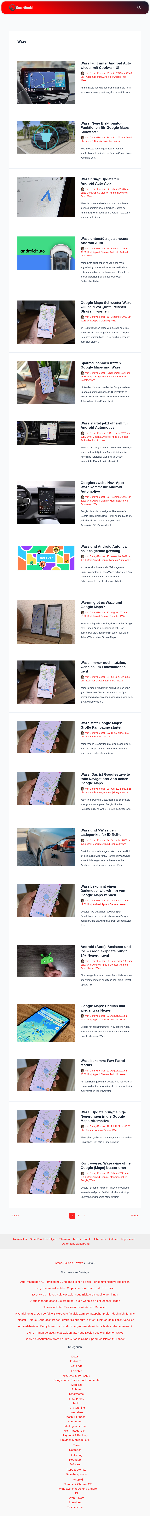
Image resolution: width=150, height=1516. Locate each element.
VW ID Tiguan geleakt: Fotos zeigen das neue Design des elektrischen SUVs (75, 1332)
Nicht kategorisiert (75, 1430)
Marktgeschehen (101, 376)
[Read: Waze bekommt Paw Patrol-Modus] (46, 1074)
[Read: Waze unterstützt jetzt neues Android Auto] (46, 253)
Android (107, 77)
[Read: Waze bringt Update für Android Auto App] (46, 196)
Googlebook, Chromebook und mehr (76, 1380)
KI (76, 1493)
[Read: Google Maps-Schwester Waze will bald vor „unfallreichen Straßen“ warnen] (46, 321)
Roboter (76, 1389)
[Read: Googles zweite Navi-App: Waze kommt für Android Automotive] (46, 501)
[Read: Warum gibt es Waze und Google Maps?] (46, 621)
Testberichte (75, 1507)
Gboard (90, 968)
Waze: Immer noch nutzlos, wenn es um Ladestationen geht (103, 667)
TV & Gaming (76, 1407)
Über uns (100, 1239)
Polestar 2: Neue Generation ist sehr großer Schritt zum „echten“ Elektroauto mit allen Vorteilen (75, 1319)
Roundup (75, 1459)
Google (84, 380)
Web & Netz (76, 1497)
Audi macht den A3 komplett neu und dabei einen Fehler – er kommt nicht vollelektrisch (75, 1281)
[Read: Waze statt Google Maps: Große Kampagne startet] (46, 736)
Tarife (76, 1445)
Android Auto (120, 77)
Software (75, 1464)
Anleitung (76, 1455)
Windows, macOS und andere (78, 1488)
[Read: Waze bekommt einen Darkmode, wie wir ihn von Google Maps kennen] (46, 900)
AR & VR (76, 1366)
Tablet (76, 1403)
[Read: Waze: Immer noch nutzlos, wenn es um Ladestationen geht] (46, 681)
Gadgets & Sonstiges (76, 1375)
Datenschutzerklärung (76, 1243)
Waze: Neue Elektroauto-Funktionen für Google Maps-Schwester (105, 127)
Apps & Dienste (94, 77)
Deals (75, 1356)
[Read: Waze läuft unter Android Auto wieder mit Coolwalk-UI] (46, 82)
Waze (83, 80)
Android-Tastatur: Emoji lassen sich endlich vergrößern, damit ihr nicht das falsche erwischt (75, 1326)
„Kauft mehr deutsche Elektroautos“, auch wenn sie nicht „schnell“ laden (75, 1300)
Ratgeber (115, 616)
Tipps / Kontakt (82, 1239)
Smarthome (76, 1393)
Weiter (136, 1215)
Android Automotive (91, 440)
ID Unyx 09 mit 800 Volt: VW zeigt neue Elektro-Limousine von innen (75, 1294)
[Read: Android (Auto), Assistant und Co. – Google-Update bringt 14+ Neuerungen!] (46, 960)
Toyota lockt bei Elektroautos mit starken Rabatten (75, 1307)
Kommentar (92, 680)
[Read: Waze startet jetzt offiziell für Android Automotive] (46, 432)
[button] (139, 8)
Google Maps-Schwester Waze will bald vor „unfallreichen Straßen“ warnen (106, 307)
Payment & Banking (75, 1435)
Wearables (76, 1412)
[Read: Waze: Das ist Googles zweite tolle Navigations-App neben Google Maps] (46, 788)
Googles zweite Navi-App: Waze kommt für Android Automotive (102, 487)
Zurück (14, 1215)
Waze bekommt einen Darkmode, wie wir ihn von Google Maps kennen (103, 890)
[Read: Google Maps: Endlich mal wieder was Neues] (46, 1022)
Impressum (128, 1239)
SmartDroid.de (64, 1262)
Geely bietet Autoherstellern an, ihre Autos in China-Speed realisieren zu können (75, 1338)
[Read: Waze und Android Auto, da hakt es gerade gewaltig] (46, 557)
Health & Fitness (75, 1416)
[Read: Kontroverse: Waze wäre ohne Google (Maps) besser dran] (46, 1177)
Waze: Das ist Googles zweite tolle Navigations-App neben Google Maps (105, 778)
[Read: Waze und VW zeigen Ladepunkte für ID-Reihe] (46, 847)
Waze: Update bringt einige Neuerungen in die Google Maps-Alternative (103, 1116)
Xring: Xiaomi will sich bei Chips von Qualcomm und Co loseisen (75, 1288)
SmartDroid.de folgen (43, 1239)
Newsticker (20, 1239)
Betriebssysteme (76, 1474)
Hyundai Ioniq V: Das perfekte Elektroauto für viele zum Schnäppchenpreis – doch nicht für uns (75, 1313)
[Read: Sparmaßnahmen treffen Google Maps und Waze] (46, 382)
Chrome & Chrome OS (78, 1484)
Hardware (75, 1361)
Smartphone (76, 1398)
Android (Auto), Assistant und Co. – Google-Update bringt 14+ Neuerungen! (106, 951)
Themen (64, 1239)
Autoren (114, 1239)
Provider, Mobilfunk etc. (75, 1439)
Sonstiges (75, 1502)
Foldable (76, 1371)
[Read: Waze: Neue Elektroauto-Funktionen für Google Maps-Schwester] (46, 137)
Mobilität (107, 141)
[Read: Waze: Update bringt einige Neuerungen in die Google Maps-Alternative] (46, 1126)
